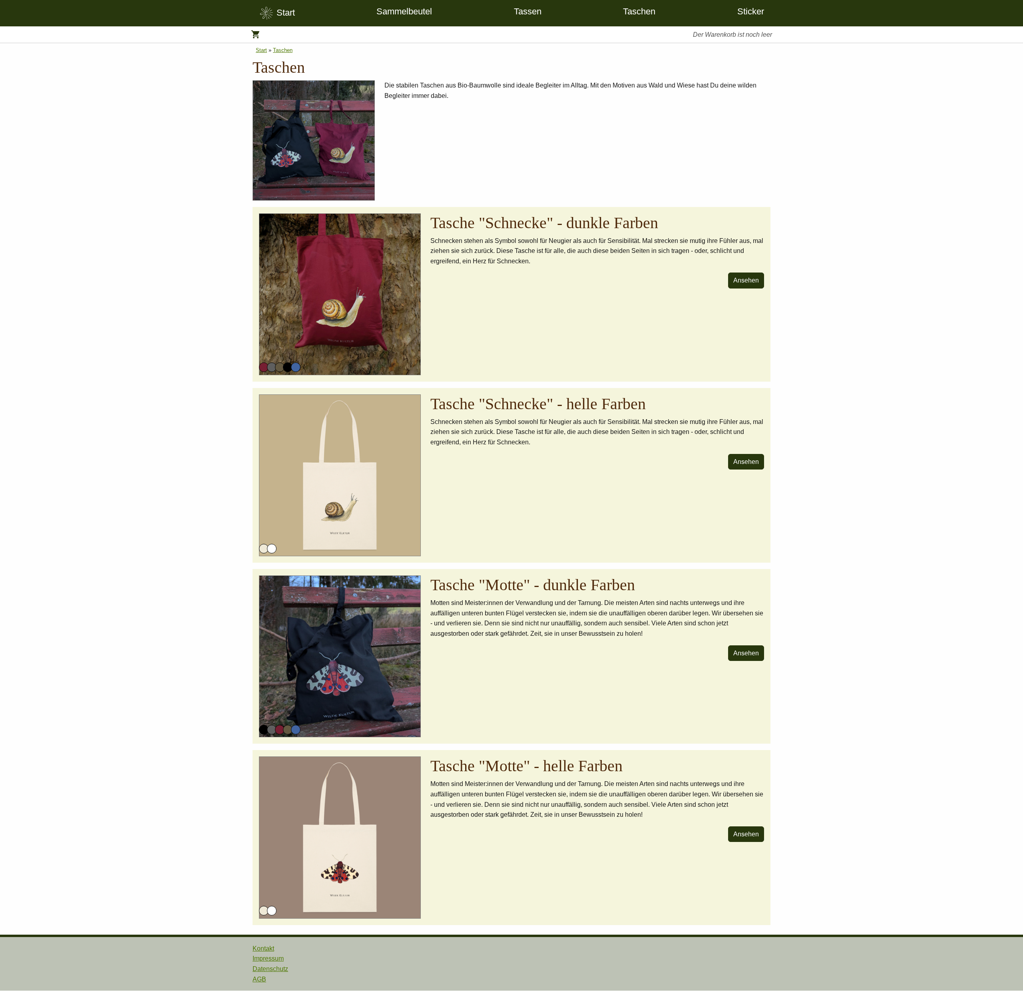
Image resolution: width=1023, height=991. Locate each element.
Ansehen (746, 280)
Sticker (750, 11)
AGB (259, 979)
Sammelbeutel (404, 11)
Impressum (268, 958)
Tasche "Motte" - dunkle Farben (532, 585)
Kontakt (263, 948)
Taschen (639, 11)
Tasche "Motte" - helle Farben (526, 766)
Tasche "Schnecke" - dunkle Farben (544, 223)
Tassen (527, 11)
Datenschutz (270, 968)
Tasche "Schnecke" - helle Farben (538, 404)
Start (261, 50)
